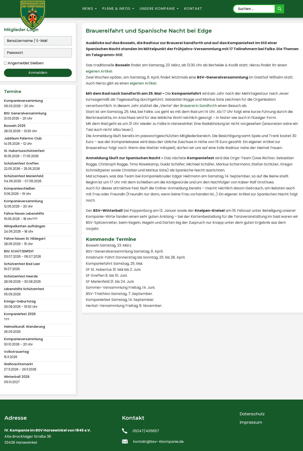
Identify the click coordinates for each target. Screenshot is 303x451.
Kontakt (193, 8)
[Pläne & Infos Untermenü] (133, 8)
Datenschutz (252, 414)
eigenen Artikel (99, 71)
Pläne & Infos (116, 8)
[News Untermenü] (96, 8)
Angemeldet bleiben (25, 63)
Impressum (251, 422)
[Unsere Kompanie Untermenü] (178, 8)
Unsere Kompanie (157, 8)
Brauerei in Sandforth (198, 105)
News (87, 8)
